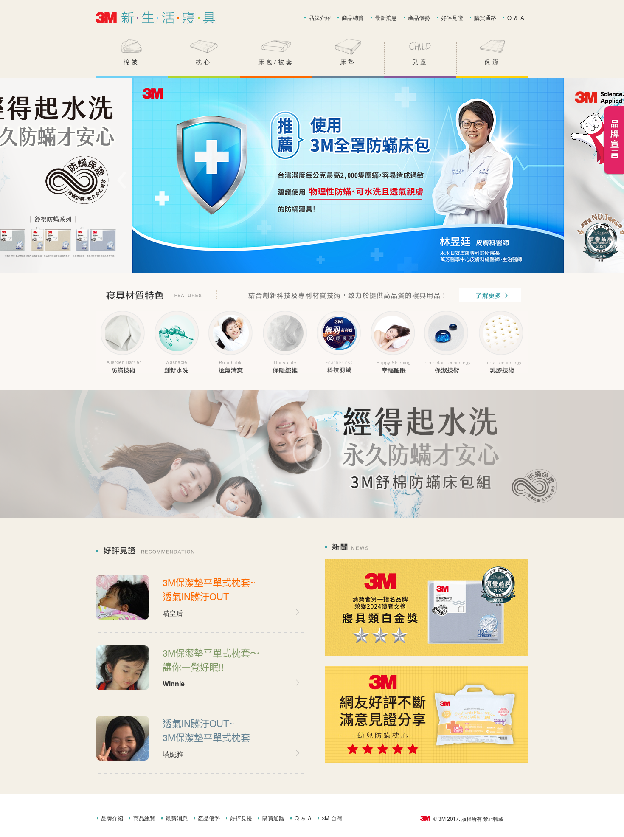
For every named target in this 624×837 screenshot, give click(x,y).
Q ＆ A (515, 18)
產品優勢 (419, 18)
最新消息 (386, 18)
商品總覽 (353, 18)
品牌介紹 (320, 18)
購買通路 (485, 18)
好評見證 (452, 18)
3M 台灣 (332, 818)
